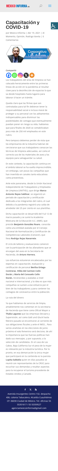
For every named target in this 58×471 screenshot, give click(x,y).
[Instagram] (20, 75)
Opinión (21, 36)
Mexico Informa (17, 32)
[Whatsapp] (14, 75)
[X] (26, 75)
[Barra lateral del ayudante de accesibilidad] (54, 25)
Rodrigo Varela (33, 36)
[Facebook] (8, 75)
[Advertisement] (29, 441)
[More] (32, 75)
